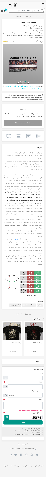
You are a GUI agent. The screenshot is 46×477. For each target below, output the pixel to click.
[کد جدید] (6, 417)
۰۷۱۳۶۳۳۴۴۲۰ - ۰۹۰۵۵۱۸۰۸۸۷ (22, 448)
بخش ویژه (17, 239)
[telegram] (37, 455)
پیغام (41, 399)
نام (42, 373)
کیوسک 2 (31, 88)
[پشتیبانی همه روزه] (38, 136)
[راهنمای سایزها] (8, 136)
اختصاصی (23, 88)
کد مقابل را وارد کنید (36, 412)
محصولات (8, 86)
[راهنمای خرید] (28, 136)
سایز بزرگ (24, 86)
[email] (10, 455)
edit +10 (16, 86)
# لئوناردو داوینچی (15, 305)
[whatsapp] (26, 455)
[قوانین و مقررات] (18, 136)
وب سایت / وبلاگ (36, 390)
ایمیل (41, 382)
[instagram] (31, 455)
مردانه (32, 86)
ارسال (23, 422)
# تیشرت (39, 305)
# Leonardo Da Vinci (29, 305)
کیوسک (37, 17)
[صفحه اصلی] (43, 17)
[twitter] (15, 455)
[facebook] (21, 455)
